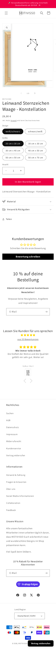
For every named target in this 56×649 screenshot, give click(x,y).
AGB (8, 420)
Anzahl (5, 164)
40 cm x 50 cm (35, 150)
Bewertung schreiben (28, 256)
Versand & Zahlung (15, 475)
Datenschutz (12, 427)
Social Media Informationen (20, 496)
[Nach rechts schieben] (34, 93)
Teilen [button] (9, 219)
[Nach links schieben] (21, 93)
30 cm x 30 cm (35, 143)
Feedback (11, 510)
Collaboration (13, 503)
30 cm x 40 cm (13, 150)
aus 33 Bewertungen (28, 339)
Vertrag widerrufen (15, 455)
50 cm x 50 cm (13, 157)
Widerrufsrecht (13, 441)
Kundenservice (13, 448)
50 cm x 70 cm (35, 157)
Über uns (10, 489)
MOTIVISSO (22, 643)
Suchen (10, 413)
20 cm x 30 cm (13, 143)
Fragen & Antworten (16, 482)
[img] (28, 335)
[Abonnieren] (46, 311)
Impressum (12, 434)
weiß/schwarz (13, 131)
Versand (13, 120)
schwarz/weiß (35, 131)
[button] (6, 13)
